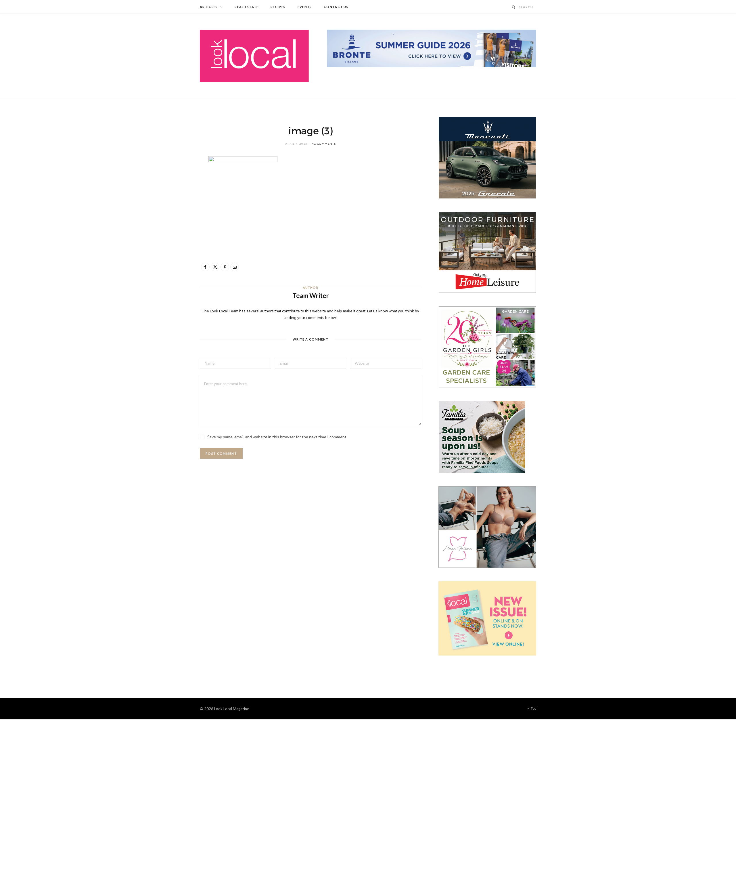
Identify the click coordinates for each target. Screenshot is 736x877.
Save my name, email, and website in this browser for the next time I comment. (277, 436)
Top (533, 708)
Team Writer (310, 295)
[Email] (172, 223)
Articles (209, 7)
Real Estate (247, 7)
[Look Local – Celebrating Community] (254, 56)
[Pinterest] (172, 208)
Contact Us (336, 7)
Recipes (278, 7)
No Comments (323, 143)
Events (305, 7)
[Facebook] (172, 179)
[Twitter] (172, 193)
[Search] (514, 7)
